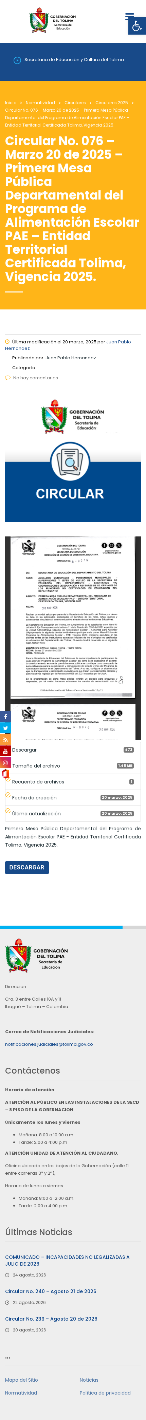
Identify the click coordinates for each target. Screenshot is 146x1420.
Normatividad (21, 1393)
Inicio (10, 103)
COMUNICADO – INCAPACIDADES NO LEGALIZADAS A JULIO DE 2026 (67, 1260)
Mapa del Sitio (21, 1380)
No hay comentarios (35, 378)
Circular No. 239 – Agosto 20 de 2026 (51, 1318)
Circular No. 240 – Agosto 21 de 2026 (50, 1291)
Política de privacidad (105, 1393)
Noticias (89, 1380)
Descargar (27, 867)
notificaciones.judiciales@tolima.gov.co (49, 1044)
